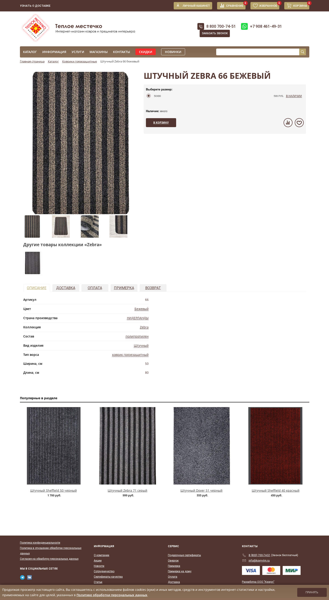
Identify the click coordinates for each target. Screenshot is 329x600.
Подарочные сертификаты (184, 555)
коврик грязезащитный (130, 354)
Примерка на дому (179, 571)
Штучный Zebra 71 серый (127, 490)
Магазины (99, 52)
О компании (101, 555)
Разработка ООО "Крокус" (258, 581)
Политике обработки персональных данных (112, 595)
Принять (312, 592)
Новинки (173, 52)
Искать (302, 52)
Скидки (145, 52)
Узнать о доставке (35, 5)
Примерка (124, 288)
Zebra (144, 327)
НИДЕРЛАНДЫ (138, 318)
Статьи (98, 582)
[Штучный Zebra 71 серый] (32, 272)
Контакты (121, 52)
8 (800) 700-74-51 (259, 555)
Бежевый (142, 309)
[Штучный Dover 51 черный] (201, 446)
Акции (98, 560)
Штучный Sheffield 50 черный (53, 490)
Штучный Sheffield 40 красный (275, 490)
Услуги (78, 52)
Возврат (153, 288)
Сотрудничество (104, 571)
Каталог (30, 52)
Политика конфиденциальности (40, 542)
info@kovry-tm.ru (259, 560)
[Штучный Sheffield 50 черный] (53, 446)
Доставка (65, 288)
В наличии (294, 96)
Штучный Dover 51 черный (201, 490)
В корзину (161, 122)
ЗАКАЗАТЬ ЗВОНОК (215, 33)
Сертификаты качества (108, 576)
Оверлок (173, 560)
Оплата (95, 288)
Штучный (141, 345)
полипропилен (137, 336)
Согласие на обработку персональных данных (49, 558)
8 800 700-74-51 (221, 26)
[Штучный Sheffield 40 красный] (275, 446)
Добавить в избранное (299, 122)
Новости (99, 566)
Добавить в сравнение (288, 122)
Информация (54, 52)
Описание (36, 288)
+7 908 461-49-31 (266, 26)
